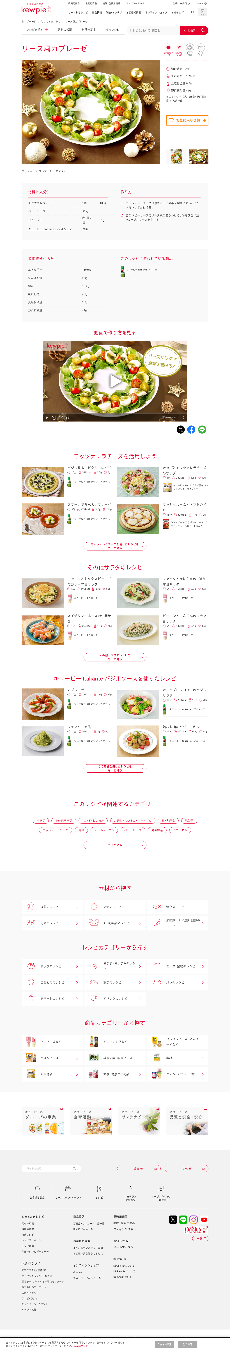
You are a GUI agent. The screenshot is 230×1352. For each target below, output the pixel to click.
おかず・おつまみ (93, 820)
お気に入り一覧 (168, 48)
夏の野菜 (157, 830)
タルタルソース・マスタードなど (182, 1041)
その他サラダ (63, 820)
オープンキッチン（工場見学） (161, 1198)
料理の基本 (89, 29)
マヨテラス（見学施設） (130, 1198)
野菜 (81, 830)
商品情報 (97, 12)
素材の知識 (65, 29)
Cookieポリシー (82, 1346)
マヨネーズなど (50, 1042)
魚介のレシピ (175, 907)
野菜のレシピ (49, 907)
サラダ (40, 820)
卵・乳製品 (168, 820)
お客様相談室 (133, 12)
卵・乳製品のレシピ (116, 923)
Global (200, 3)
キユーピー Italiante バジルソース (50, 229)
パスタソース (49, 1058)
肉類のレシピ (49, 923)
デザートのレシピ (52, 998)
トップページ (29, 21)
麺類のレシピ (112, 982)
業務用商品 (91, 3)
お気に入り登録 (188, 120)
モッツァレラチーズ (55, 830)
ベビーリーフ (132, 830)
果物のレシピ (112, 907)
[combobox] (167, 30)
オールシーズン (104, 830)
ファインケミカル (135, 3)
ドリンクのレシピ (115, 998)
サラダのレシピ (50, 966)
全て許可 (187, 1344)
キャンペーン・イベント (68, 1197)
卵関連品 (46, 1074)
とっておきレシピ (78, 12)
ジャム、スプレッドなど (182, 1074)
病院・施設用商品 (111, 3)
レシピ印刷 (190, 48)
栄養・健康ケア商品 (116, 1074)
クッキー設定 (164, 1344)
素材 (169, 1058)
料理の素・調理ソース (117, 1058)
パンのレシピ (175, 982)
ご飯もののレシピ (52, 982)
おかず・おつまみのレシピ (119, 966)
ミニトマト (180, 830)
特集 (112, 29)
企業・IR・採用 (180, 3)
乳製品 (189, 820)
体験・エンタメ (114, 12)
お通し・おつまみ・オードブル (133, 820)
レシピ (99, 1197)
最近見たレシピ (179, 48)
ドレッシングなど (115, 1042)
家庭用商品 (74, 3)
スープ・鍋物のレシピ (180, 966)
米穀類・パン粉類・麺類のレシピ (183, 923)
